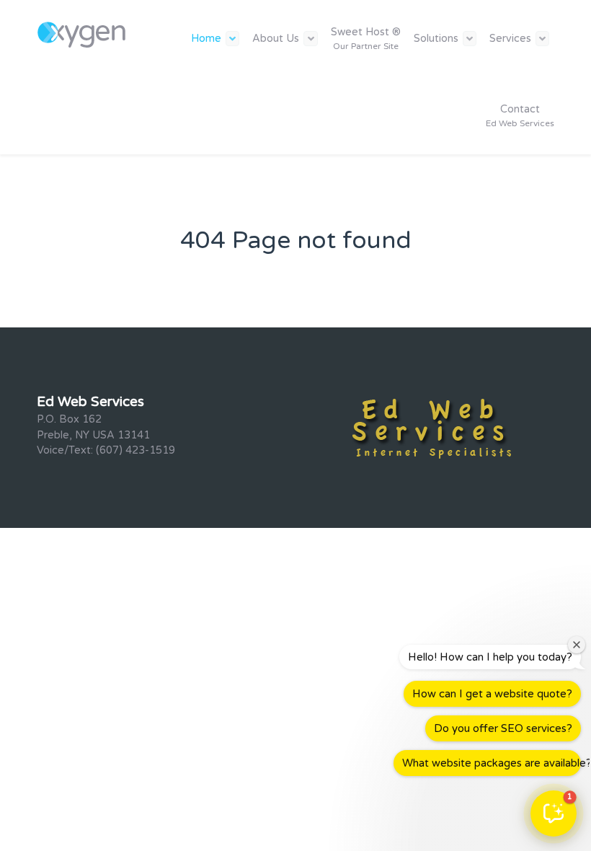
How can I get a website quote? (492, 693)
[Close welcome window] (576, 644)
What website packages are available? (491, 763)
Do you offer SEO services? (503, 728)
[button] (553, 813)
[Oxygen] (83, 32)
